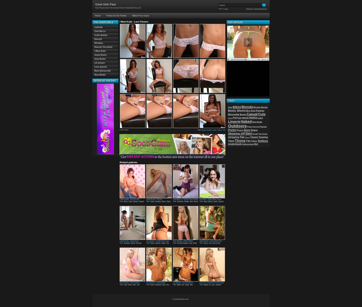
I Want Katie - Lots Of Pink (129, 199)
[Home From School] (186, 181)
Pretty (195, 243)
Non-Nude (257, 122)
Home (98, 16)
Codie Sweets (100, 35)
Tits (167, 243)
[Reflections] (133, 223)
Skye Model (99, 74)
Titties (254, 141)
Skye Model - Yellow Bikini (183, 241)
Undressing (248, 144)
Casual (252, 114)
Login (226, 9)
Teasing (141, 201)
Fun (210, 243)
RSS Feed (249, 9)
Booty (152, 284)
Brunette (127, 243)
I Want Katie (100, 51)
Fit (210, 284)
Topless (263, 140)
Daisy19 (98, 39)
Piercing (138, 243)
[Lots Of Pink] (133, 181)
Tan (224, 130)
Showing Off (236, 133)
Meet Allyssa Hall (102, 70)
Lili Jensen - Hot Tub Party (183, 283)
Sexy (134, 284)
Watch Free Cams (140, 16)
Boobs (206, 284)
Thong (168, 201)
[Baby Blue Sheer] (212, 181)
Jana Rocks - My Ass (154, 199)
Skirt (191, 201)
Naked (133, 243)
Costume (180, 201)
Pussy (219, 130)
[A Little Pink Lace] (159, 223)
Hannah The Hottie (103, 47)
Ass (230, 107)
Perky (130, 284)
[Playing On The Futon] (212, 265)
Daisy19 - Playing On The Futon (211, 283)
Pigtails (186, 201)
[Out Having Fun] (212, 223)
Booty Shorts (207, 130)
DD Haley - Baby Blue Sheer (210, 199)
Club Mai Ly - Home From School (185, 199)
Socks (196, 201)
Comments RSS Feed (260, 9)
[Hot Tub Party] (186, 265)
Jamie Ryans (100, 55)
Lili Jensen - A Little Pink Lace (157, 241)
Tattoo (163, 243)
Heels (152, 201)
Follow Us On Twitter (116, 16)
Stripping (233, 137)
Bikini (179, 284)
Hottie (253, 117)
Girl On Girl (216, 243)
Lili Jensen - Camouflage (155, 283)
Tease (187, 284)
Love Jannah (100, 67)
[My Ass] (159, 181)
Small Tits (257, 134)
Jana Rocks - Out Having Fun (210, 241)
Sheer (163, 201)
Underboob (235, 144)
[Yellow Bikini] (186, 223)
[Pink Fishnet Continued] (133, 265)
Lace (214, 130)
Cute (130, 201)
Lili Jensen (99, 63)
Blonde (247, 107)
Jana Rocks (100, 59)
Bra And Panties (182, 243)
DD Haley (98, 43)
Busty (126, 201)
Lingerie (158, 201)
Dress (206, 243)
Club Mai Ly (100, 31)
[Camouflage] (159, 265)
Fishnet (135, 201)
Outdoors (158, 284)
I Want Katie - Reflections (129, 241)
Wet (191, 284)
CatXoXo (98, 27)
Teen (231, 140)
